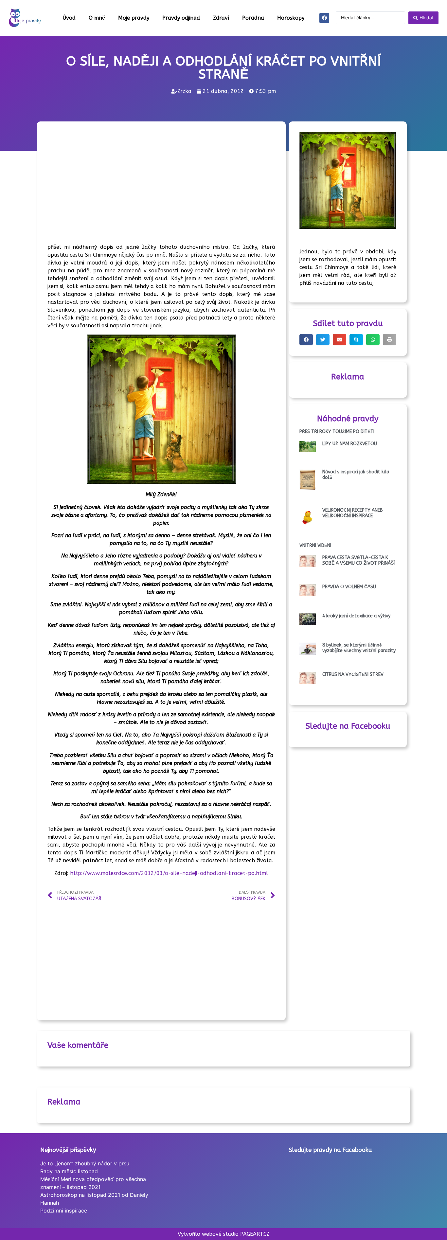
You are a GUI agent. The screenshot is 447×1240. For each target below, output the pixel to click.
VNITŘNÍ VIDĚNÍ (315, 545)
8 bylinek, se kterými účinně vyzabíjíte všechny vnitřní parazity (359, 647)
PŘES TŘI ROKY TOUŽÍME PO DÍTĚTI (336, 431)
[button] (306, 339)
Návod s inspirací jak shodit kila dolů (355, 474)
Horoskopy (290, 18)
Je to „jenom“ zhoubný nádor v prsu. (85, 1163)
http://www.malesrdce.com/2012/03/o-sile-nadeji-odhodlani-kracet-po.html (169, 873)
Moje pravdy (133, 18)
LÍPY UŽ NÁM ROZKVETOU (349, 444)
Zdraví (221, 18)
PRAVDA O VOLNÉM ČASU (349, 587)
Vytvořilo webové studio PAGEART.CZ (223, 1234)
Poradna (253, 18)
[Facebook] (324, 18)
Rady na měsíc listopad (69, 1171)
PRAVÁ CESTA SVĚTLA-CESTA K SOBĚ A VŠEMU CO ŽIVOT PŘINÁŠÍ (358, 560)
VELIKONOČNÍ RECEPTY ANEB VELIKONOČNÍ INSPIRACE (352, 513)
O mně (97, 18)
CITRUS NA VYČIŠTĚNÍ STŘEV (353, 674)
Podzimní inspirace (63, 1210)
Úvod (69, 18)
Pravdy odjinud (181, 18)
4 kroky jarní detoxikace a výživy (356, 616)
